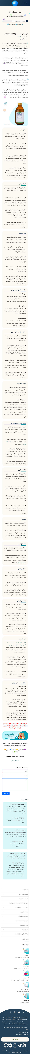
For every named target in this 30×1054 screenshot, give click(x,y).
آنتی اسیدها (20, 37)
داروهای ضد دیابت (23, 899)
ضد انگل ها (25, 890)
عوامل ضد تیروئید (24, 925)
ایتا (17, 752)
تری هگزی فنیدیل (25, 989)
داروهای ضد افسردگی (23, 916)
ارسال (5, 793)
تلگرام (7, 750)
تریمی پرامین (26, 967)
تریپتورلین (27, 955)
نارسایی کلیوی (20, 563)
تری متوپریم (26, 978)
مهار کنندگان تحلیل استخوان (21, 934)
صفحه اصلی (19, 24)
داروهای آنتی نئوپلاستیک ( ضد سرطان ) (18, 903)
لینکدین (14, 750)
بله (13, 752)
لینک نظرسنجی (15, 761)
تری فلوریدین (26, 1000)
